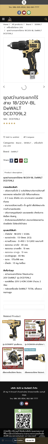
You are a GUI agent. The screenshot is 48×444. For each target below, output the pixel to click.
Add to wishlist (12, 137)
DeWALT (14, 151)
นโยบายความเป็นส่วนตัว (16, 436)
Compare (29, 137)
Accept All (30, 440)
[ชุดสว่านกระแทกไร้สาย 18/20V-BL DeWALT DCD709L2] (24, 60)
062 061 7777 (32, 398)
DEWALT (28, 143)
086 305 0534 (19, 398)
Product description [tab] (13, 172)
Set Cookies (18, 440)
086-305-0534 (19, 7)
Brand (19, 143)
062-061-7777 (33, 7)
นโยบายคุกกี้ (32, 436)
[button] (45, 19)
